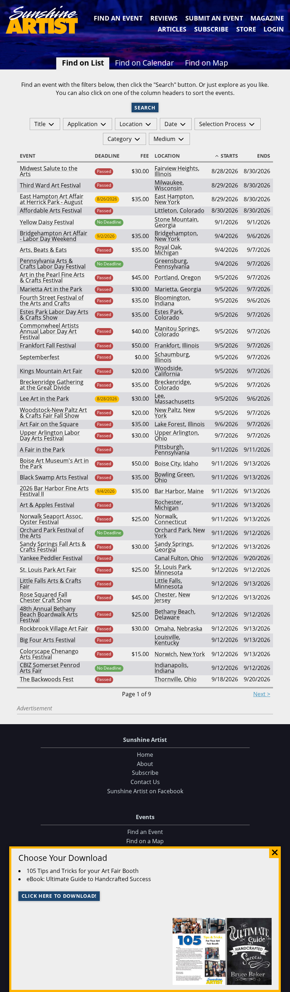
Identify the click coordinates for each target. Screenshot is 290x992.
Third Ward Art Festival (50, 185)
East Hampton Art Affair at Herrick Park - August (51, 199)
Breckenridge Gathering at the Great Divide (51, 384)
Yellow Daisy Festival (47, 222)
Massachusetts (175, 401)
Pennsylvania (172, 266)
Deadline (107, 155)
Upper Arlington (176, 432)
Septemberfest (39, 357)
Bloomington (172, 297)
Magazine (267, 18)
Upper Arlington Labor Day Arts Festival (50, 435)
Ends (263, 155)
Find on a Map (145, 841)
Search (144, 107)
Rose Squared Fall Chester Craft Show (45, 597)
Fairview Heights (176, 168)
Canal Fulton (171, 558)
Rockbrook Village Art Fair (54, 628)
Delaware (167, 617)
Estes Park (168, 312)
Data (282, 985)
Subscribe (211, 29)
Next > (261, 694)
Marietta (166, 289)
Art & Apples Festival (47, 505)
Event (27, 155)
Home (145, 755)
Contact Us (145, 782)
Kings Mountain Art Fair (51, 371)
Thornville (168, 679)
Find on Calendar (144, 63)
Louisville (167, 637)
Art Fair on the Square (49, 424)
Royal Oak (168, 247)
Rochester (168, 502)
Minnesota (169, 572)
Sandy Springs (173, 544)
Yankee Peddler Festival (51, 558)
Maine (195, 491)
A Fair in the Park (42, 449)
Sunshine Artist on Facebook (145, 791)
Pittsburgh (169, 447)
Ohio (161, 438)
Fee (144, 155)
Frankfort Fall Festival (48, 345)
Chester (165, 594)
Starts (229, 155)
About (145, 764)
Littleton (166, 210)
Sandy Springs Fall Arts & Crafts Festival (53, 546)
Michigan (167, 253)
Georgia (165, 225)
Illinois (163, 174)
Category (120, 139)
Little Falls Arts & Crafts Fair (50, 583)
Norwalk (165, 516)
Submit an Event (214, 18)
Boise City (167, 463)
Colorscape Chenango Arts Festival (49, 654)
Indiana (164, 303)
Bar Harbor (170, 491)
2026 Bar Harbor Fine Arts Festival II (54, 491)
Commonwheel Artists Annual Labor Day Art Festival (49, 331)
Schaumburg (172, 354)
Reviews (164, 18)
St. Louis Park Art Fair (48, 570)
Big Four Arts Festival (47, 640)
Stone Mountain (176, 219)
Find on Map (206, 63)
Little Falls (168, 581)
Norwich (166, 654)
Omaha (164, 628)
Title (40, 124)
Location (131, 124)
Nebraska (189, 628)
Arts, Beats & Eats (43, 250)
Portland (166, 277)
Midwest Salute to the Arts (48, 171)
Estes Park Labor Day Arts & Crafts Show (54, 314)
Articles (172, 29)
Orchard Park (172, 530)
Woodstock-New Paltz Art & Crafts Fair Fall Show (53, 412)
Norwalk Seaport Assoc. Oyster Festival (51, 519)
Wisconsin (168, 188)
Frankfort (167, 345)
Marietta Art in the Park (51, 289)
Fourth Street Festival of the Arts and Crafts (51, 300)
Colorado (192, 210)
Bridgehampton (176, 233)
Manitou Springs (176, 328)
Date (170, 124)
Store (246, 29)
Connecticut (171, 522)
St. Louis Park (172, 567)
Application (83, 124)
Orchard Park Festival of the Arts (51, 533)
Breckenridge (172, 382)
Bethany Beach (174, 611)
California (167, 374)
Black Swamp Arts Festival (54, 477)
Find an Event (118, 18)
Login (273, 29)
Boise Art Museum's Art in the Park (54, 463)
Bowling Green (174, 474)
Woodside (168, 368)
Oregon (191, 277)
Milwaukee (168, 182)
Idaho (190, 463)
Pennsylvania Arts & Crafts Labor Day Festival (53, 263)
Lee (159, 396)
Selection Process (222, 124)
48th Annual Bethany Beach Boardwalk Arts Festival (49, 614)
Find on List (83, 63)
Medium (164, 139)
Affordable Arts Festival (51, 210)
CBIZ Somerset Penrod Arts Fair (50, 668)
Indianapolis (171, 665)
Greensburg (171, 261)
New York (167, 202)
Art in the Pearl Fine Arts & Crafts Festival (52, 277)
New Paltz (167, 410)
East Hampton (174, 196)
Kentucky (167, 643)
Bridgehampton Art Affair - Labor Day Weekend (53, 236)
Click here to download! (59, 895)
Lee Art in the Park (44, 398)
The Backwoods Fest (47, 679)
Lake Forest (170, 424)
